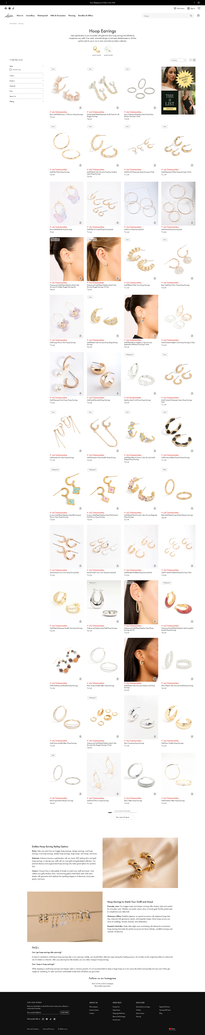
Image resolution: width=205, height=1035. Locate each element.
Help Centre (116, 1010)
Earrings (21, 23)
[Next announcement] (194, 2)
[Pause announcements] (198, 2)
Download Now (110, 3)
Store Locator (140, 1013)
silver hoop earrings (115, 35)
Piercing (138, 1016)
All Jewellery (13, 23)
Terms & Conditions (33, 1029)
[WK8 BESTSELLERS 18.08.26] (178, 89)
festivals (131, 921)
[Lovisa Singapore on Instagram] (10, 8)
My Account (116, 1020)
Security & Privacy (48, 1029)
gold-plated (80, 861)
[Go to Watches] (191, 15)
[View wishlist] (199, 8)
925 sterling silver (82, 858)
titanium (41, 863)
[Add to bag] (80, 108)
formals (124, 921)
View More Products (122, 817)
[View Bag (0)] (197, 15)
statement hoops (161, 916)
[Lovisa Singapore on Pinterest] (54, 1019)
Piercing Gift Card (164, 1010)
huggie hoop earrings (63, 851)
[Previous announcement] (7, 2)
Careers (91, 1013)
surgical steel (53, 863)
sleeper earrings (78, 851)
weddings (117, 921)
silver (53, 873)
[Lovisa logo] (9, 15)
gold (102, 35)
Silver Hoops (108, 55)
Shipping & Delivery (119, 1013)
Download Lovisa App (143, 1007)
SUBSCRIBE (64, 1012)
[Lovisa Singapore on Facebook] (6, 8)
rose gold (41, 873)
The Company (93, 1007)
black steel (80, 873)
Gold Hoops (96, 55)
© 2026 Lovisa (62, 1029)
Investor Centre (93, 1010)
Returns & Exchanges (119, 1016)
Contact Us (116, 1007)
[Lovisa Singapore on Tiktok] (13, 8)
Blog (160, 1013)
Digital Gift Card (164, 1007)
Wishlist (138, 1010)
